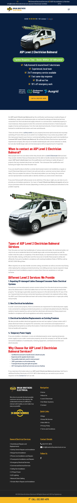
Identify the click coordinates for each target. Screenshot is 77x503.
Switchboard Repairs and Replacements (18, 445)
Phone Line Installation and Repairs (22, 456)
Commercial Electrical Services (20, 465)
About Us (44, 395)
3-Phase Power (16, 472)
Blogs (43, 416)
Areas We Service (46, 419)
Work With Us (45, 422)
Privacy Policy (45, 426)
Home (43, 392)
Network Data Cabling (18, 478)
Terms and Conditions (48, 429)
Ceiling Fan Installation (18, 469)
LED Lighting (15, 475)
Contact (43, 405)
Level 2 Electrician (52, 155)
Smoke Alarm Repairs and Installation (23, 481)
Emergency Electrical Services (20, 462)
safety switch (28, 132)
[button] (38, 19)
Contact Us (22, 375)
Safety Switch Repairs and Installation (23, 449)
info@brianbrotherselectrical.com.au (54, 447)
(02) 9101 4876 (47, 444)
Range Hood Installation (18, 453)
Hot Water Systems (47, 402)
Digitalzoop (57, 494)
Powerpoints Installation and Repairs (22, 459)
